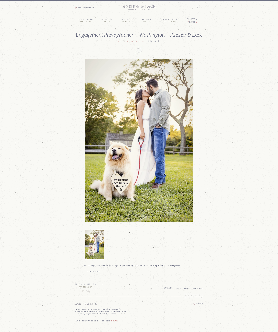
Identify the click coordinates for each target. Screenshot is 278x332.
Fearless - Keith (197, 288)
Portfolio (86, 20)
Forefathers (114, 321)
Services (127, 20)
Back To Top (199, 304)
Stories (107, 20)
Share (150, 41)
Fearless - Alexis (182, 288)
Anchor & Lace (139, 7)
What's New (170, 20)
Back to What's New (93, 271)
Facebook (202, 7)
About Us (147, 20)
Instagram (197, 7)
